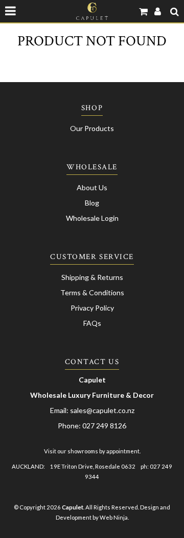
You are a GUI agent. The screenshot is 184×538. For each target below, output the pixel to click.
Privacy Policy (92, 307)
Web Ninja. (114, 517)
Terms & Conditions (92, 292)
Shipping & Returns (92, 277)
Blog (92, 202)
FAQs (92, 323)
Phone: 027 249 (84, 425)
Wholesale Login (92, 218)
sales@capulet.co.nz (102, 410)
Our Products (92, 128)
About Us (92, 187)
